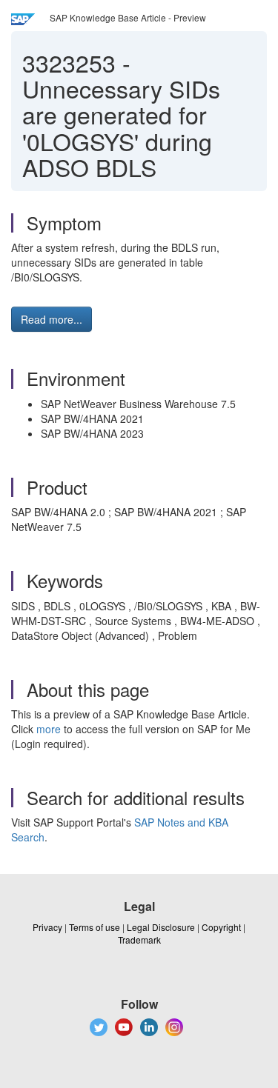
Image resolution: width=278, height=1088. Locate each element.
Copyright (221, 927)
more (48, 728)
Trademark (139, 939)
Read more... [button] (51, 319)
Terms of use (94, 927)
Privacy (47, 927)
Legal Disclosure (161, 927)
